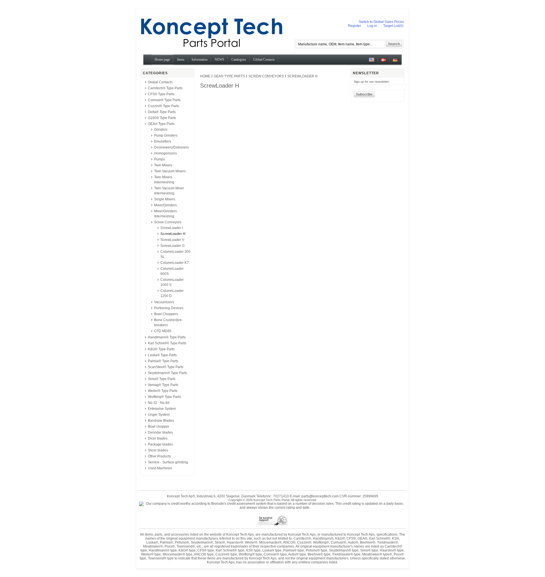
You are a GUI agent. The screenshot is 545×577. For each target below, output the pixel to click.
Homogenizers (165, 153)
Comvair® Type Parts (164, 100)
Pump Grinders (165, 135)
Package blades (160, 444)
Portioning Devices (168, 308)
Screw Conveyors (167, 222)
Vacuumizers (164, 302)
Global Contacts (160, 82)
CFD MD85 (162, 331)
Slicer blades (158, 450)
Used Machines (160, 468)
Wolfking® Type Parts (164, 397)
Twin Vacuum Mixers (170, 171)
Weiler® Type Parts (162, 391)
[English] (371, 62)
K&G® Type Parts (161, 349)
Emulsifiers (162, 141)
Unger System (159, 415)
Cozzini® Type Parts (163, 106)
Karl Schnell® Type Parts (167, 343)
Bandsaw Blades (161, 421)
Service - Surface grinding (168, 462)
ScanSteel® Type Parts (165, 367)
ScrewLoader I (171, 228)
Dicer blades (157, 438)
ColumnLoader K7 (174, 263)
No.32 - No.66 (158, 403)
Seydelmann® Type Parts (167, 373)
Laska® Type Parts (162, 355)
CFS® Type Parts (161, 94)
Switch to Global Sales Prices (381, 22)
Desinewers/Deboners (171, 147)
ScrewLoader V (172, 240)
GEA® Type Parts (161, 124)
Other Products (159, 456)
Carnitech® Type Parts (165, 88)
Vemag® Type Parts (163, 385)
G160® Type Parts (162, 118)
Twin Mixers (163, 165)
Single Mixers (164, 199)
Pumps (159, 159)
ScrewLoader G (172, 246)
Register (354, 26)
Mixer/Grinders (165, 205)
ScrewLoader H (172, 234)
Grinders (160, 129)
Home (205, 76)
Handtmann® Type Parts (167, 337)
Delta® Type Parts (162, 112)
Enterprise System (162, 409)
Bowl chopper (158, 426)
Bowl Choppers (166, 314)
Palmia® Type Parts (163, 361)
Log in (372, 26)
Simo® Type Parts (161, 379)
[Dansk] (383, 62)
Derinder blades (160, 432)
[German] (395, 62)
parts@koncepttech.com (320, 496)
